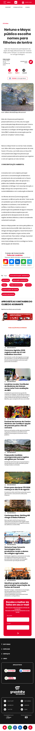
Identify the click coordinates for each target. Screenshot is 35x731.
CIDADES (27, 7)
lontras (28, 285)
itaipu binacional (16, 285)
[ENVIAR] (18, 633)
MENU (9, 2)
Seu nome (9, 615)
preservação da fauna (10, 289)
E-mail (8, 623)
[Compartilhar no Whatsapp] (10, 727)
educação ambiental (20, 280)
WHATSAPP (8, 7)
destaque (5, 280)
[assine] (30, 727)
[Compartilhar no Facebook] (15, 727)
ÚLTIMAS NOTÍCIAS (17, 7)
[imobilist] (5, 727)
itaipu (4, 285)
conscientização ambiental (19, 275)
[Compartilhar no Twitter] (25, 727)
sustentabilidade (8, 294)
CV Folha (5, 23)
